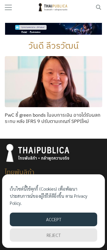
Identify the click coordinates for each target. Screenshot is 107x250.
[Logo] (53, 7)
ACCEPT (53, 219)
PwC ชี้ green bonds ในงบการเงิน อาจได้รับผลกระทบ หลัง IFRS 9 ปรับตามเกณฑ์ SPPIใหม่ (52, 118)
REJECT (54, 235)
